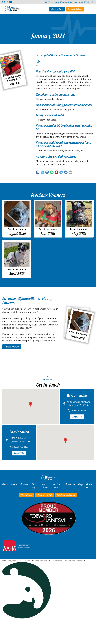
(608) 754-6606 (79, 410)
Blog (80, 484)
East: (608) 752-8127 (83, 2)
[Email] (70, 172)
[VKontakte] (66, 172)
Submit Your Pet (11, 346)
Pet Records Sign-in (66, 495)
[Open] (89, 9)
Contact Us (77, 416)
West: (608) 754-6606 (58, 2)
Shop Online (57, 9)
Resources (70, 484)
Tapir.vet (81, 561)
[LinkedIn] (47, 172)
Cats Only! (33, 486)
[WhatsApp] (52, 172)
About (14, 484)
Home (5, 484)
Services (24, 484)
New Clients (45, 486)
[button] (30, 404)
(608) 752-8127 (21, 446)
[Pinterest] (56, 172)
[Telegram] (61, 172)
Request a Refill (75, 9)
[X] (42, 172)
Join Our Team (56, 486)
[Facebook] (37, 172)
